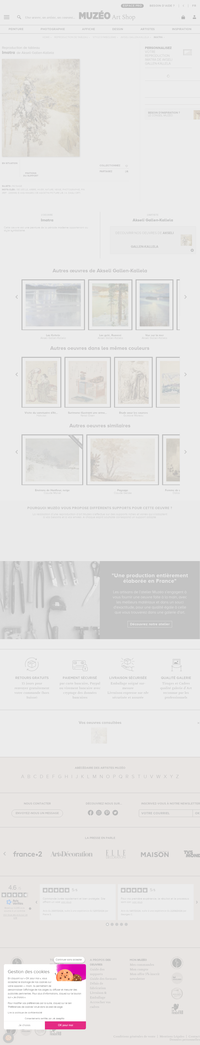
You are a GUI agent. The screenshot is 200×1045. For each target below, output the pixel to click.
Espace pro (132, 6)
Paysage (123, 491)
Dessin (117, 29)
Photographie (53, 29)
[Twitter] (116, 815)
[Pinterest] (108, 815)
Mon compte (139, 969)
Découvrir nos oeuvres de (144, 240)
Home (46, 37)
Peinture (16, 29)
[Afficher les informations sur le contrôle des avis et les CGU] (30, 908)
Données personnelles (185, 1039)
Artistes (147, 29)
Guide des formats (103, 978)
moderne (63, 227)
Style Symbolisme (104, 37)
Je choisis (24, 1025)
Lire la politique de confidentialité (25, 1013)
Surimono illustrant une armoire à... (88, 414)
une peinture (32, 227)
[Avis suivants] (197, 902)
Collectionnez (110, 165)
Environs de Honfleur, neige (52, 491)
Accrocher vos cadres (100, 1004)
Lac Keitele (53, 336)
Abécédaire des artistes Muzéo (100, 768)
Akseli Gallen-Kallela (135, 37)
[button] (8, 1038)
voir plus (66, 902)
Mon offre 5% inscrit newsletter (145, 976)
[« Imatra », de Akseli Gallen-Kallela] (99, 736)
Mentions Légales (172, 1036)
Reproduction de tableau (71, 37)
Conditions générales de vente (134, 1036)
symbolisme (18, 230)
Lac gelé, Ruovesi (110, 336)
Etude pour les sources (133, 414)
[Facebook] (92, 815)
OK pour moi (65, 1025)
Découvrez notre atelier (150, 624)
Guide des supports (97, 972)
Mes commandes (142, 964)
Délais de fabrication (98, 986)
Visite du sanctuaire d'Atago (41, 414)
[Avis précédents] (36, 902)
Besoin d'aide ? (162, 6)
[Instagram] (100, 815)
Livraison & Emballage (98, 995)
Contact (194, 1036)
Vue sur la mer (154, 336)
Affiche (88, 29)
